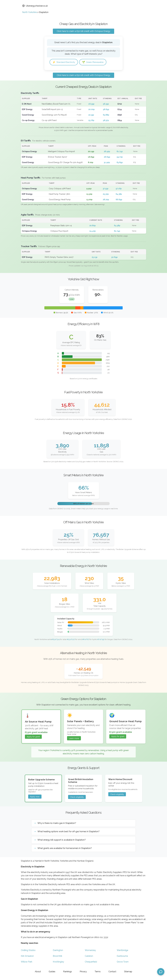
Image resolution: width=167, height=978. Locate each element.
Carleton (89, 956)
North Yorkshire (29, 12)
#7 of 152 (100, 639)
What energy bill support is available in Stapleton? (61, 840)
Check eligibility (77, 797)
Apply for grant (33, 736)
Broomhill (57, 956)
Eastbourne (122, 956)
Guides (52, 971)
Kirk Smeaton (27, 956)
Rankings (67, 971)
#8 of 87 (85, 639)
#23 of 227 (71, 639)
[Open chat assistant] (160, 971)
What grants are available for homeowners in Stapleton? (64, 848)
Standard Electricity (63, 62)
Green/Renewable (92, 62)
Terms (98, 971)
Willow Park (26, 961)
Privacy (83, 971)
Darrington (58, 950)
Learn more (74, 738)
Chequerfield (91, 961)
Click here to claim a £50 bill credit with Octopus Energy (83, 31)
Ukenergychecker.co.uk (37, 6)
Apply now (35, 796)
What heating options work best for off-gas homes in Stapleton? (68, 831)
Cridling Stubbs (28, 950)
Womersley (90, 950)
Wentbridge (122, 950)
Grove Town (123, 961)
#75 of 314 (56, 639)
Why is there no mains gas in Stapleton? (56, 823)
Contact (112, 971)
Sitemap (128, 971)
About (38, 971)
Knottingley (58, 961)
